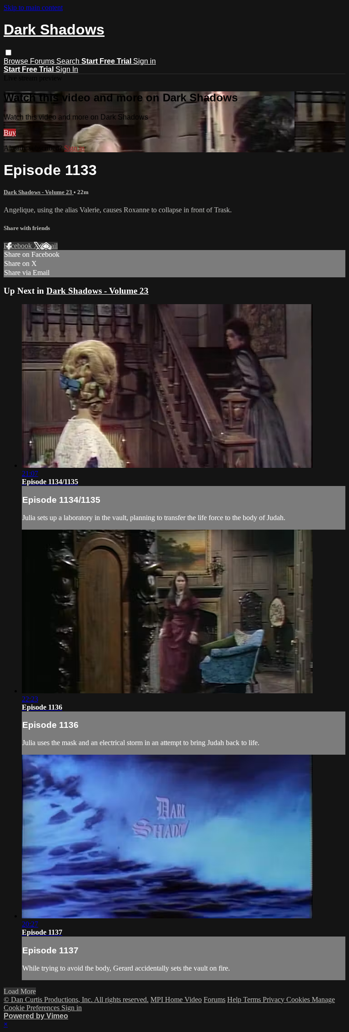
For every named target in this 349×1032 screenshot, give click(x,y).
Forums (43, 61)
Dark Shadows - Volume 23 (39, 192)
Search (68, 61)
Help (235, 999)
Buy (10, 132)
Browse (17, 61)
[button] (8, 52)
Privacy (274, 999)
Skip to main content (33, 7)
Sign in (144, 61)
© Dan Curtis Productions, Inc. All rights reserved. (76, 999)
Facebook (19, 246)
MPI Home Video (176, 999)
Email (49, 246)
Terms (253, 999)
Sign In (66, 69)
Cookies (299, 999)
